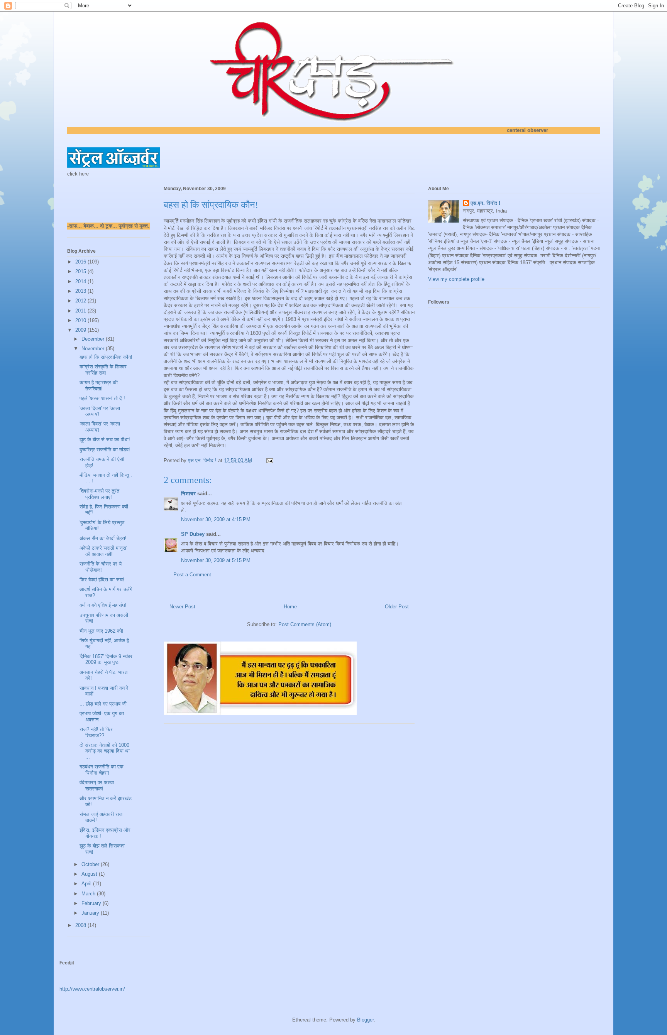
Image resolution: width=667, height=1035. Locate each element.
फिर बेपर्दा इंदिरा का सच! (102, 580)
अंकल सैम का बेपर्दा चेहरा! (103, 538)
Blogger (365, 1020)
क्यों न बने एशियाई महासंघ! (103, 605)
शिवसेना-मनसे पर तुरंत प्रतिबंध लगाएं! (99, 494)
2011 (81, 311)
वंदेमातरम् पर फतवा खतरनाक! (97, 786)
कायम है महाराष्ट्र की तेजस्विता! (99, 386)
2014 (81, 281)
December (93, 339)
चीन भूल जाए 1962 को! (102, 631)
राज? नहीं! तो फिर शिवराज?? (96, 732)
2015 (81, 271)
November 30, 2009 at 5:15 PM (216, 560)
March (89, 894)
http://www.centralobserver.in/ (92, 989)
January (91, 913)
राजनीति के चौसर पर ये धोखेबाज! (101, 567)
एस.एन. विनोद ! (485, 203)
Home (290, 607)
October (91, 864)
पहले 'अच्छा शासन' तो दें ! (102, 398)
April (87, 883)
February (92, 903)
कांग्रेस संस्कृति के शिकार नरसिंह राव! (103, 370)
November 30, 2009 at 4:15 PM (216, 519)
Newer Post (182, 607)
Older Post (397, 607)
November (93, 348)
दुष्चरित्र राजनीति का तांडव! (105, 449)
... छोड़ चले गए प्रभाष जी (103, 704)
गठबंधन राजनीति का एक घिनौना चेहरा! (102, 770)
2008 (81, 925)
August (90, 874)
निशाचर (188, 493)
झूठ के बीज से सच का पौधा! (105, 439)
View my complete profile (456, 279)
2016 (81, 262)
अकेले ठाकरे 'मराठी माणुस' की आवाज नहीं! (103, 551)
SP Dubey (193, 534)
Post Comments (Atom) (304, 624)
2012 (81, 301)
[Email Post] (269, 460)
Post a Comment (192, 574)
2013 (81, 291)
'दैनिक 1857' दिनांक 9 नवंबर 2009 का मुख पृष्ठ (106, 659)
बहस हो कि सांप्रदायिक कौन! (106, 357)
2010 (81, 320)
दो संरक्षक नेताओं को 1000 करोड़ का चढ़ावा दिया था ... (105, 751)
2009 (81, 330)
